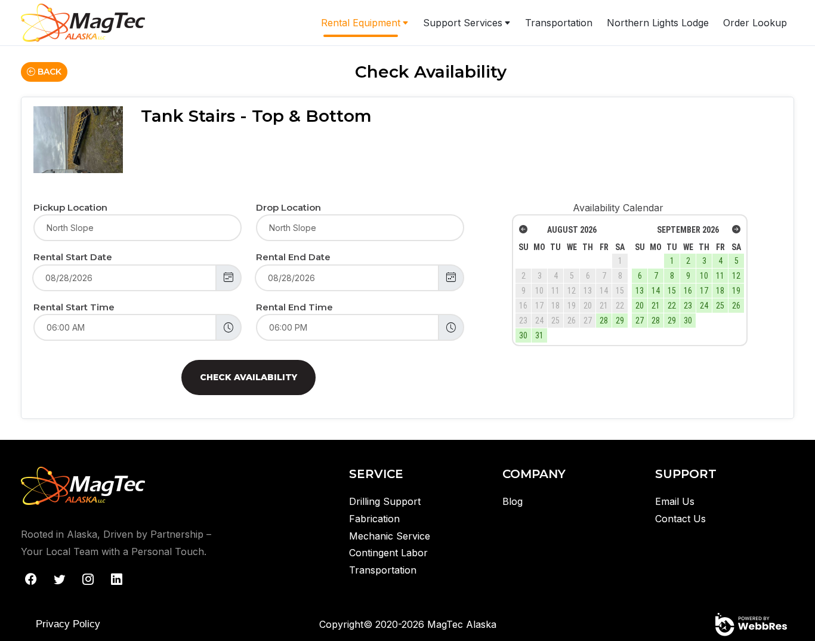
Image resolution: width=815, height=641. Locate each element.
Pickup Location (70, 207)
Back (48, 71)
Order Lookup (755, 23)
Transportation (558, 23)
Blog (512, 501)
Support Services (462, 23)
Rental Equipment (360, 23)
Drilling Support (385, 501)
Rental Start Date (72, 257)
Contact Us (680, 519)
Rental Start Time (74, 307)
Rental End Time (294, 307)
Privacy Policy (68, 624)
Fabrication (374, 519)
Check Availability (248, 377)
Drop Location (288, 207)
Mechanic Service (389, 536)
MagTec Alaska (461, 624)
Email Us (674, 501)
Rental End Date (293, 257)
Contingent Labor (388, 553)
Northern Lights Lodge (658, 23)
